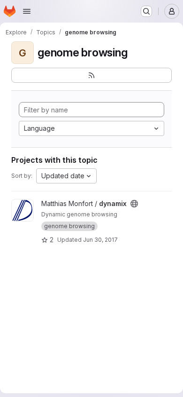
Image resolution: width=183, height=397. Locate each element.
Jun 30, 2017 (100, 239)
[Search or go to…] (146, 11)
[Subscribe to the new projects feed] (91, 75)
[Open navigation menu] (26, 11)
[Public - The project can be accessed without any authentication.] (134, 203)
